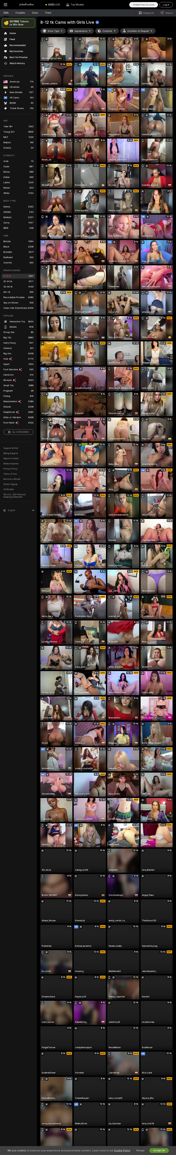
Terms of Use (10, 474)
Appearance (80, 31)
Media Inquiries (11, 463)
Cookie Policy (122, 1150)
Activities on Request (138, 31)
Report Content (11, 458)
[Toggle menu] (5, 4)
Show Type (53, 31)
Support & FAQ (10, 448)
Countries (107, 31)
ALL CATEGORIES (20, 432)
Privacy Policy (10, 469)
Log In (166, 4)
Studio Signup (10, 484)
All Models (8, 489)
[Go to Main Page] (26, 4)
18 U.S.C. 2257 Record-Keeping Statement (14, 495)
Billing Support (10, 453)
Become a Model (11, 479)
